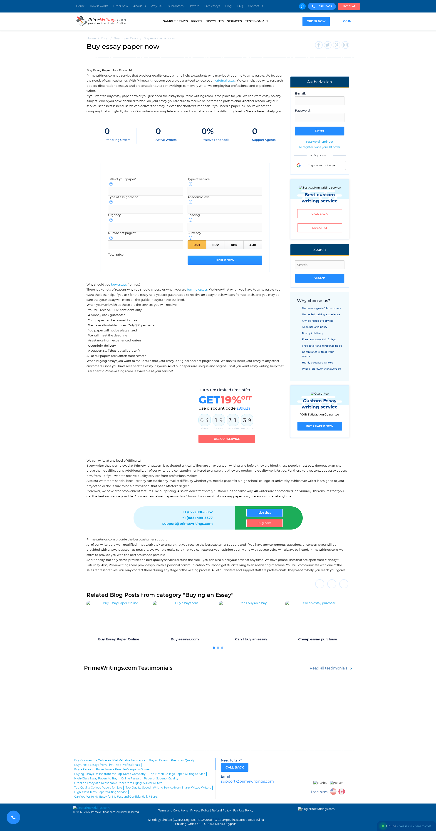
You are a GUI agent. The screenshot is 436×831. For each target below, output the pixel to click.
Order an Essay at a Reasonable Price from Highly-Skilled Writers (118, 783)
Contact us (255, 6)
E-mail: (300, 93)
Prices (196, 21)
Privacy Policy (200, 810)
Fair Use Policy (243, 810)
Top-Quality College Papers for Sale (98, 787)
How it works (99, 6)
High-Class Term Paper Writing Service (100, 792)
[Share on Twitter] (331, 583)
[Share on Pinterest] (343, 583)
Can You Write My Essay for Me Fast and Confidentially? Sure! (116, 796)
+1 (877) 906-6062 (198, 512)
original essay (225, 80)
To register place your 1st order (319, 147)
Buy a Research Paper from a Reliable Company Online (111, 769)
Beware (194, 6)
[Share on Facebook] (319, 583)
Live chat (349, 6)
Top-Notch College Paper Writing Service (177, 774)
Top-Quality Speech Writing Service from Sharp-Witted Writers (168, 787)
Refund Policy (221, 810)
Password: (302, 110)
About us (139, 6)
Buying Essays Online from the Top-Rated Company (110, 774)
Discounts (215, 21)
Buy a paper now (319, 426)
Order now (120, 6)
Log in (346, 21)
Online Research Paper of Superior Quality (149, 778)
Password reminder (319, 141)
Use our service (227, 439)
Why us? (157, 6)
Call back (320, 213)
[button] (320, 165)
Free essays (212, 6)
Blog (228, 6)
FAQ (240, 6)
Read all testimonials (328, 668)
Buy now (264, 523)
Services (234, 21)
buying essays (197, 289)
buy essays (119, 284)
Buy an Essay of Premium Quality (172, 760)
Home (80, 6)
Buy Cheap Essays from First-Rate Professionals (107, 765)
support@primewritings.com (187, 523)
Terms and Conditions (173, 810)
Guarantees (175, 6)
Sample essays (175, 21)
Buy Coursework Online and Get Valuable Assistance (109, 760)
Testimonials (256, 21)
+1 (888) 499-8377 (197, 518)
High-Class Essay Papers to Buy (95, 778)
